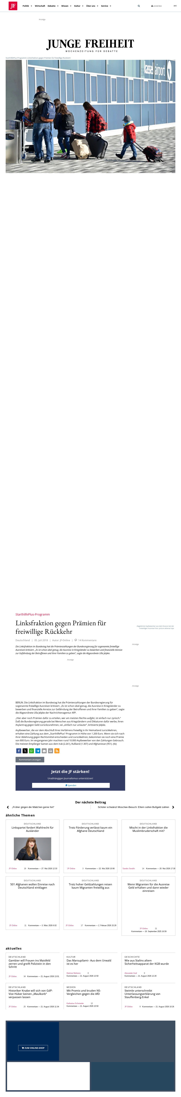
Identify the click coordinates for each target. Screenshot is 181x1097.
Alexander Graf (131, 973)
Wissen (64, 6)
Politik (26, 6)
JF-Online (13, 868)
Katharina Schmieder (75, 1003)
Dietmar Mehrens (74, 973)
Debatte (51, 6)
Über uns (90, 6)
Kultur (77, 6)
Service (104, 6)
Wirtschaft (40, 6)
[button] (139, 6)
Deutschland (23, 640)
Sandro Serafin (129, 868)
